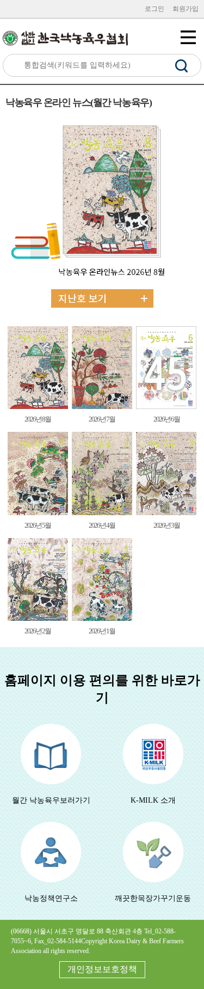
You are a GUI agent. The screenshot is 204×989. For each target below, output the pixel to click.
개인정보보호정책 (102, 969)
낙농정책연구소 (51, 898)
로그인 (154, 9)
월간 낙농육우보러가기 (51, 800)
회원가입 (185, 9)
